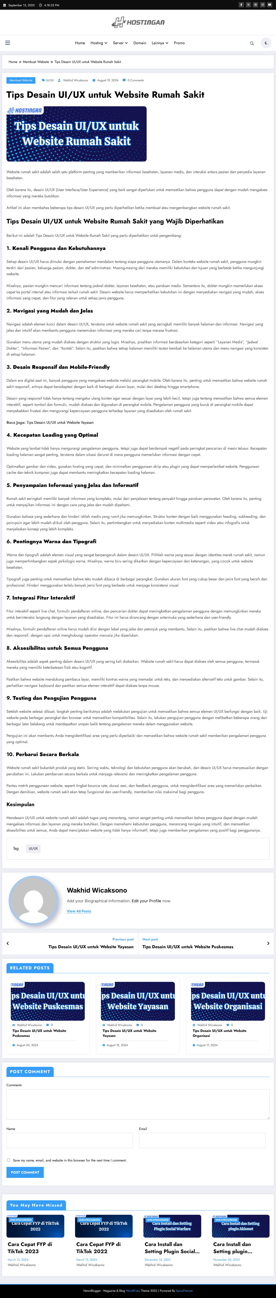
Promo (179, 43)
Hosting (97, 43)
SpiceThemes (184, 1291)
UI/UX (50, 80)
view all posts (79, 911)
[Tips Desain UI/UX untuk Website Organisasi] (228, 1000)
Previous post (123, 939)
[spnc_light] (266, 43)
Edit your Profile (146, 901)
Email (143, 1128)
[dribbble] (255, 4)
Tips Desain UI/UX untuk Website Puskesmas (188, 947)
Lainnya (158, 43)
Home (80, 43)
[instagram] (262, 4)
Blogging (223, 1220)
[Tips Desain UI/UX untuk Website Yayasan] (138, 1000)
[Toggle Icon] (7, 43)
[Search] (252, 43)
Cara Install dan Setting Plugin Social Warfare (101, 1248)
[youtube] (269, 4)
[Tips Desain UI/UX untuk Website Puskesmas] (48, 1000)
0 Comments (136, 80)
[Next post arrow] (268, 943)
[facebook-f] (241, 4)
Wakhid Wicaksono (75, 80)
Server (118, 43)
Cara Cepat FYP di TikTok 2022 (30, 1248)
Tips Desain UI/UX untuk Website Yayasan (60, 422)
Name (10, 1128)
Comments (14, 1085)
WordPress (133, 1291)
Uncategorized (21, 1220)
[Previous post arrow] (7, 943)
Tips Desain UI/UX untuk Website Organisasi (219, 1033)
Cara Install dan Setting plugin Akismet (164, 1248)
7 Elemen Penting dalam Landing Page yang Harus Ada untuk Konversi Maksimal (240, 1248)
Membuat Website (20, 80)
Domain (139, 43)
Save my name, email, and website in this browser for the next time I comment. (70, 1160)
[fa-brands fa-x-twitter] (248, 4)
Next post (150, 939)
